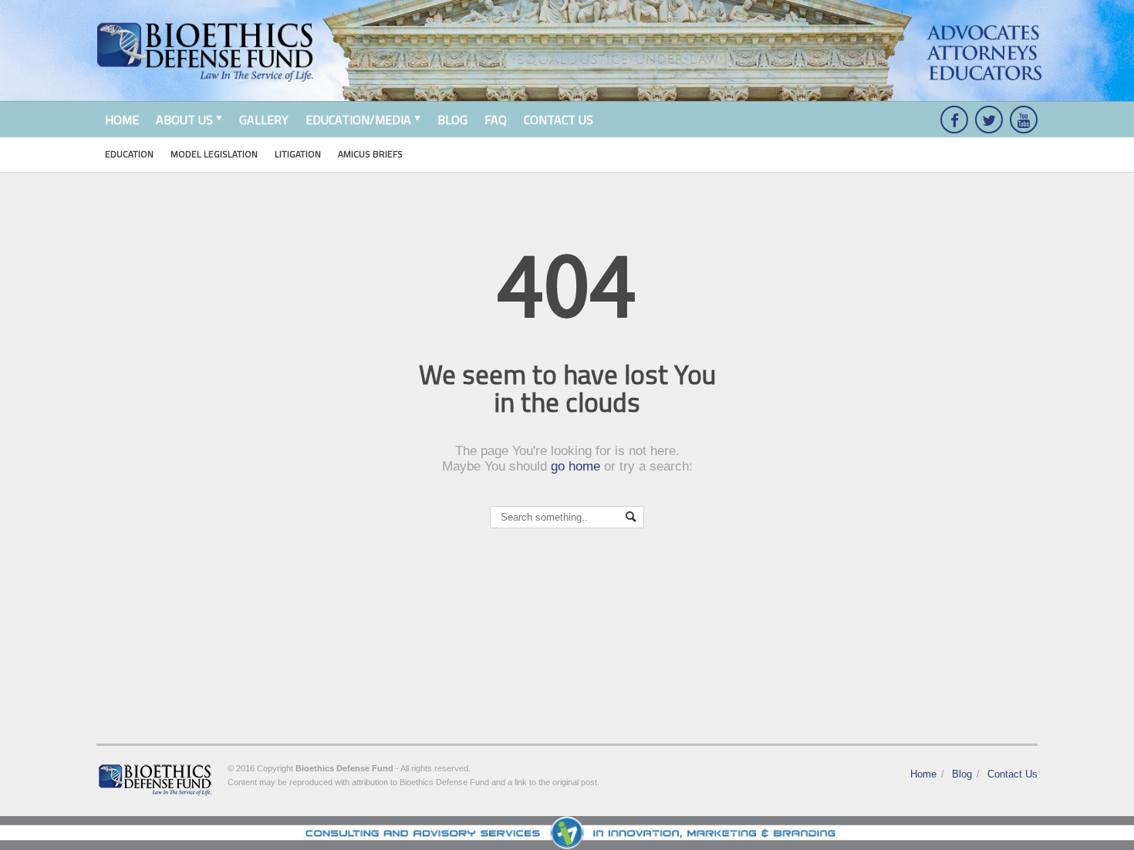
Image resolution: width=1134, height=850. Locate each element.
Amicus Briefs (370, 154)
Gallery (264, 119)
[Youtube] (1024, 119)
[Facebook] (954, 119)
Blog (452, 119)
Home (122, 119)
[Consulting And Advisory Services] (567, 833)
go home (575, 466)
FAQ (495, 119)
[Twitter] (989, 119)
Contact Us (558, 119)
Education (129, 154)
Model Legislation (214, 154)
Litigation (298, 154)
